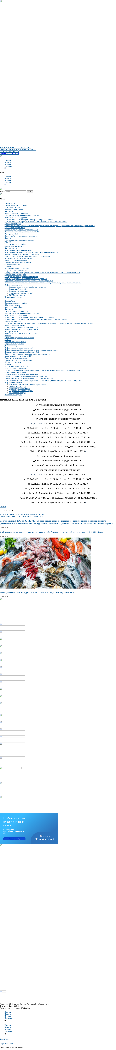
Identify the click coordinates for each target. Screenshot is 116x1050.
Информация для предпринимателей (19, 250)
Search (2, 191)
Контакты (8, 166)
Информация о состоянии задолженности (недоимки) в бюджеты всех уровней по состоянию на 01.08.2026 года (51, 532)
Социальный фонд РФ (17, 289)
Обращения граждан (12, 207)
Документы (9, 211)
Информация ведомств (13, 285)
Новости (8, 162)
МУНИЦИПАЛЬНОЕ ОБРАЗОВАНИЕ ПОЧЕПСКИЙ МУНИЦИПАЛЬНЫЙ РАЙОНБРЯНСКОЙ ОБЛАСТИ (18, 150)
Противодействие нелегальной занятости (21, 236)
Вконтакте (4, 1039)
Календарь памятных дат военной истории (21, 277)
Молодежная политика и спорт (17, 268)
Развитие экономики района (15, 244)
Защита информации (13, 224)
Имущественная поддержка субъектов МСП (22, 254)
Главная (8, 160)
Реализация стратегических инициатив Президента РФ (26, 279)
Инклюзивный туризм (13, 297)
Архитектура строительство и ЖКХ (18, 258)
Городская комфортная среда (16, 260)
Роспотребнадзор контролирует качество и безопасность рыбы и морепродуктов (37, 592)
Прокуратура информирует (19, 291)
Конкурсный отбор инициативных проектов (22, 215)
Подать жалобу (14, 839)
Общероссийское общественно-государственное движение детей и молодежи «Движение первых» (43, 283)
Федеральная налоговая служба (21, 293)
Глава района (10, 203)
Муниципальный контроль (15, 228)
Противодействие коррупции (16, 217)
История (8, 164)
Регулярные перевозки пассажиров (18, 262)
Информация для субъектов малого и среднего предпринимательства (31, 252)
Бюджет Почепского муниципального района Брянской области (29, 220)
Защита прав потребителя (14, 246)
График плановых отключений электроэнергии (27, 287)
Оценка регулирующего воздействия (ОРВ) (21, 230)
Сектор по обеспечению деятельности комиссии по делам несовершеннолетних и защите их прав (42, 273)
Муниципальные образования (16, 213)
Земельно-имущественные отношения (19, 240)
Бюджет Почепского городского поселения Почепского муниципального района (36, 222)
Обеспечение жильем (13, 264)
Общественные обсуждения (15, 275)
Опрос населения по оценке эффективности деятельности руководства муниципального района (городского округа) (50, 226)
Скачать (3, 507)
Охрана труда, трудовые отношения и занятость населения (27, 256)
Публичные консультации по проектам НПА (22, 232)
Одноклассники (7, 1043)
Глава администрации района (16, 205)
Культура (8, 266)
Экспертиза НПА (11, 234)
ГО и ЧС (8, 242)
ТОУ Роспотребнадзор (17, 295)
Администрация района (14, 209)
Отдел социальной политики (16, 271)
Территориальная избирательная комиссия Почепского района (29, 281)
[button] (58, 173)
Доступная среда (11, 248)
